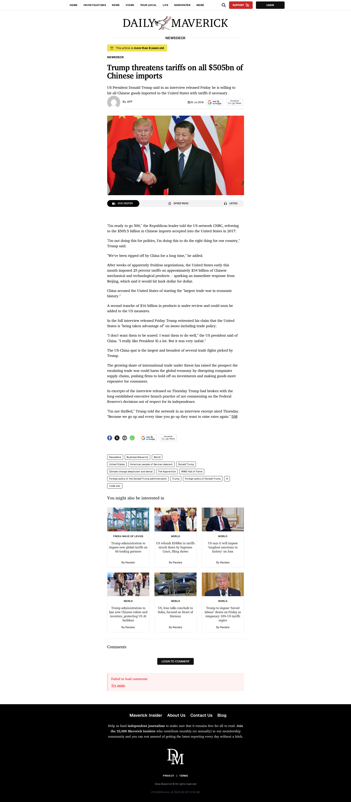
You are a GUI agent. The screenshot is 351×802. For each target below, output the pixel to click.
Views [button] (130, 5)
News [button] (115, 5)
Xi (227, 478)
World (157, 457)
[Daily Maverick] (175, 23)
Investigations (94, 5)
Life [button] (165, 5)
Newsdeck (115, 457)
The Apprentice (167, 471)
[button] (214, 102)
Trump (175, 478)
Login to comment (175, 661)
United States (117, 464)
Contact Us (201, 715)
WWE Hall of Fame (191, 471)
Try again (118, 685)
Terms (183, 775)
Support (238, 5)
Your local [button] (148, 5)
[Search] (224, 5)
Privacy (168, 775)
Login (270, 5)
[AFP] (113, 102)
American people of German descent (151, 464)
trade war (114, 486)
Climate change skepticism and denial (131, 471)
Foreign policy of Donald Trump (203, 478)
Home (73, 5)
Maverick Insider (145, 715)
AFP (129, 102)
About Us (176, 715)
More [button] (200, 5)
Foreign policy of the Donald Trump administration (138, 478)
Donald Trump (186, 464)
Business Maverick (137, 457)
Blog (221, 715)
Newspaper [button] (182, 5)
